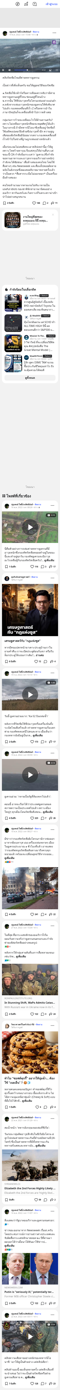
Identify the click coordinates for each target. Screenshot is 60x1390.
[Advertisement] (30, 18)
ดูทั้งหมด (30, 378)
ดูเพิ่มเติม (49, 560)
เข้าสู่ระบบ (51, 4)
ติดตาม (36, 31)
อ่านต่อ (40, 655)
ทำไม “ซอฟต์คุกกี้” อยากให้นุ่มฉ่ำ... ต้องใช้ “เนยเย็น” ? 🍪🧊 (29, 1080)
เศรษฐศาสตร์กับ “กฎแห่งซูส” (22, 641)
